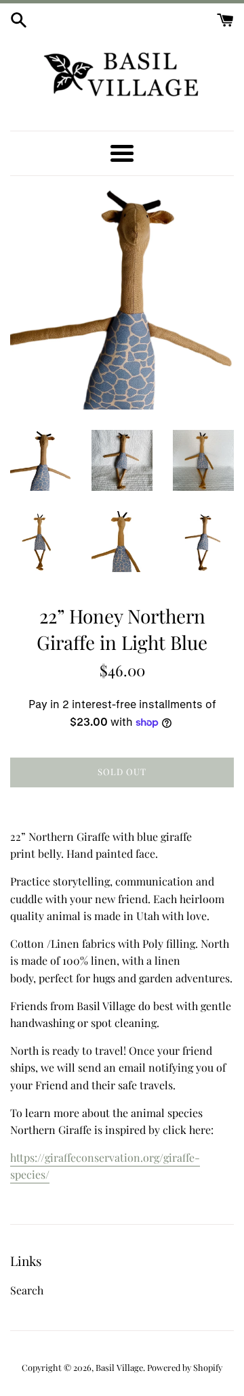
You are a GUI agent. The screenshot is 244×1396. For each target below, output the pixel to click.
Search (26, 1290)
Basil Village (119, 1367)
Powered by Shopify (184, 1367)
